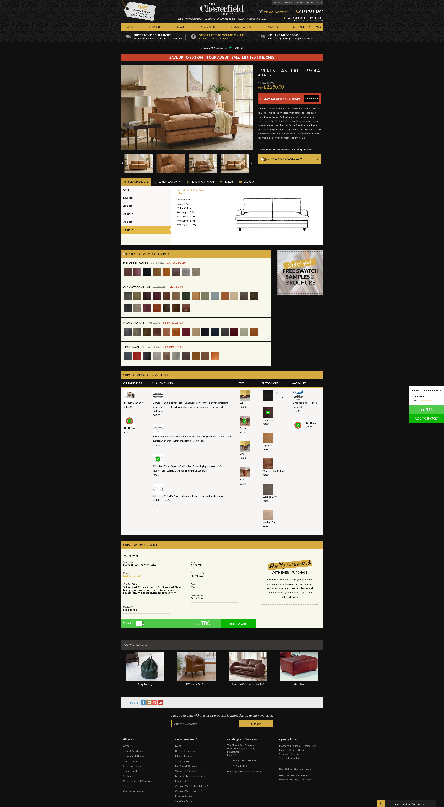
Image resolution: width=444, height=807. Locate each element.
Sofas (130, 27)
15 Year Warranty (169, 181)
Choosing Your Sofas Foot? (188, 791)
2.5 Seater (128, 205)
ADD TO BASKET (427, 418)
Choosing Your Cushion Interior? (191, 786)
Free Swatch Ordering (186, 766)
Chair (126, 189)
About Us (273, 27)
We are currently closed (305, 19)
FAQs (178, 745)
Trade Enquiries (183, 761)
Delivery (248, 181)
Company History (132, 766)
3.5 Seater (128, 221)
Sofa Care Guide (183, 801)
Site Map (127, 776)
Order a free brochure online (221, 36)
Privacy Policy (130, 761)
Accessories (208, 27)
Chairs (181, 27)
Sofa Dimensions (138, 181)
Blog (125, 786)
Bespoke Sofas (182, 781)
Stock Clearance (242, 27)
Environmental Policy (133, 756)
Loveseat (128, 197)
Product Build (130, 771)
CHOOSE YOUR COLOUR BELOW (285, 158)
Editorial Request (184, 756)
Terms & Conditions (133, 750)
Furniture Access (183, 796)
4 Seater (128, 229)
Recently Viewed (283, 2)
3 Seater (128, 213)
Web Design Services (133, 791)
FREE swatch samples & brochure (289, 98)
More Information (202, 181)
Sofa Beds (155, 27)
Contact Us (128, 745)
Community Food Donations (137, 781)
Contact (298, 27)
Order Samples (305, 2)
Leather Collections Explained (190, 776)
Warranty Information (186, 771)
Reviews (228, 181)
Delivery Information (185, 750)
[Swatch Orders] (300, 272)
